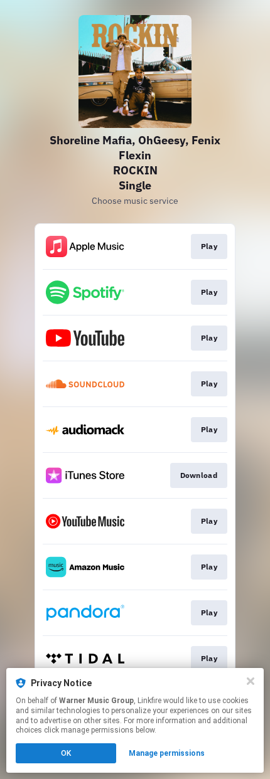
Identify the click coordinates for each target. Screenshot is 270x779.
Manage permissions (167, 753)
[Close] (250, 681)
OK (66, 753)
